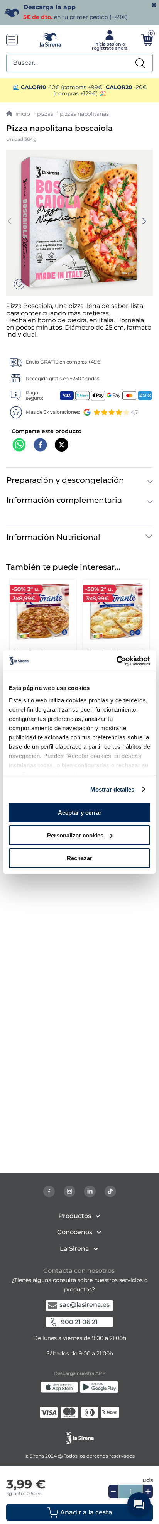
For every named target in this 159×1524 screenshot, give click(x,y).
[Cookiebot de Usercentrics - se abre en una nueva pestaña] (116, 661)
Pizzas (45, 113)
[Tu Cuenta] (109, 40)
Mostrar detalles (112, 789)
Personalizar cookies (75, 835)
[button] (79, 1512)
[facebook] (40, 445)
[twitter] (61, 445)
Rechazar (79, 857)
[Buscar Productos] (140, 63)
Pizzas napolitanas (84, 113)
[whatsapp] (19, 445)
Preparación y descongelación (65, 480)
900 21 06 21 (79, 1322)
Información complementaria (64, 500)
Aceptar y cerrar (79, 812)
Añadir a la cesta (86, 1512)
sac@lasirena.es (84, 1304)
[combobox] (79, 63)
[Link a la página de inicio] (18, 114)
